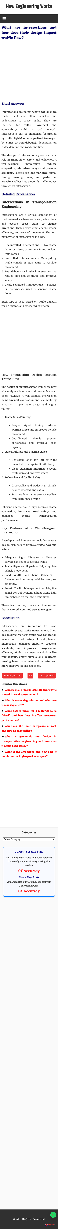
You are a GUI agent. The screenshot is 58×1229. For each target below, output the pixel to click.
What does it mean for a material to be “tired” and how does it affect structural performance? (29, 716)
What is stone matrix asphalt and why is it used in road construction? (29, 692)
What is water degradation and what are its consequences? (29, 703)
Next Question (46, 675)
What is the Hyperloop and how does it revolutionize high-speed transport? (29, 754)
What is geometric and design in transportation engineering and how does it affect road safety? (29, 741)
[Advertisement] (29, 70)
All (30, 675)
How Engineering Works (29, 7)
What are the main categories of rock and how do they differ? (29, 728)
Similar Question (12, 675)
